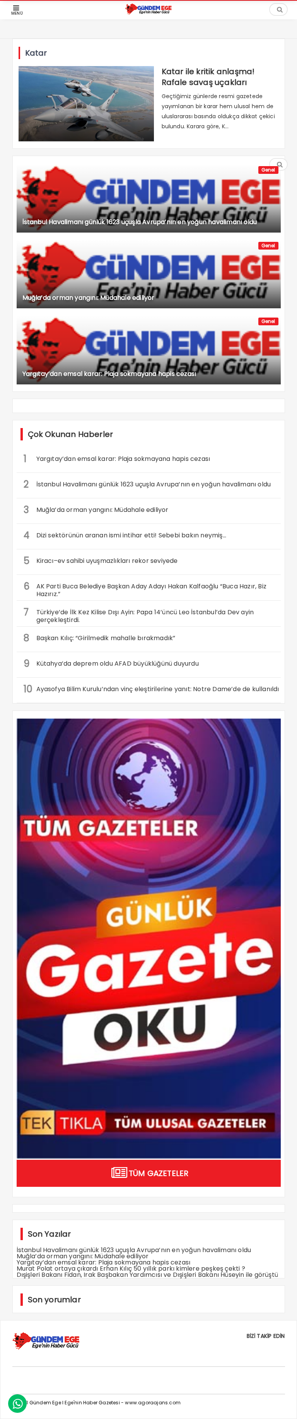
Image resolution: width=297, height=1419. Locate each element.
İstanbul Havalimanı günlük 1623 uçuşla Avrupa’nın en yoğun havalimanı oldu (147, 484)
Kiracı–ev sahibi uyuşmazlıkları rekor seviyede (101, 560)
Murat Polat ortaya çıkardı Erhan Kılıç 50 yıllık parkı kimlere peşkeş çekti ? (131, 1268)
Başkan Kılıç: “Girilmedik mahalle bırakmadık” (100, 638)
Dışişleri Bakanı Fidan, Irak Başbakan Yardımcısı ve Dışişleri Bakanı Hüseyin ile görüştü (147, 1274)
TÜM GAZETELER (159, 1173)
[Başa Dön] (283, 1405)
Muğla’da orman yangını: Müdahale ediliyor (96, 509)
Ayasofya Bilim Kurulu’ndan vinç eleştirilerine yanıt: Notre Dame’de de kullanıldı (151, 689)
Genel (268, 170)
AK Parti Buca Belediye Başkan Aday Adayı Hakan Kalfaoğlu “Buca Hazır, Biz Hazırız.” (145, 589)
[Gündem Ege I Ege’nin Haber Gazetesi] (148, 12)
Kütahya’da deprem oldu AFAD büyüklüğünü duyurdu (111, 663)
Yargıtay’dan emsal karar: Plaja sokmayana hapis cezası (117, 458)
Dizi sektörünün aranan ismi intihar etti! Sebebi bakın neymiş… (125, 535)
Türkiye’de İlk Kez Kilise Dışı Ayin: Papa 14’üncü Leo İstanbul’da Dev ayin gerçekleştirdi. (139, 615)
